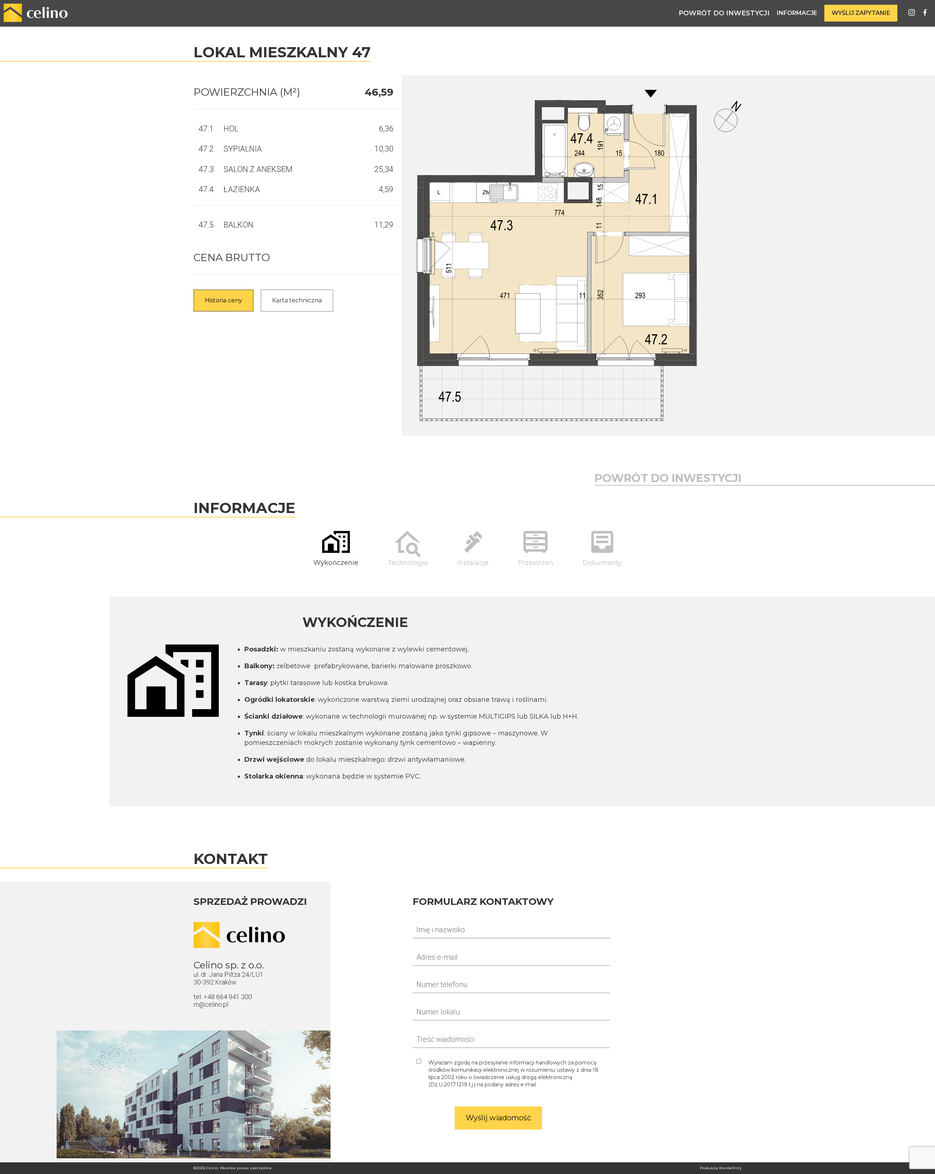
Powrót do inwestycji (724, 13)
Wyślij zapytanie (861, 12)
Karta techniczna (297, 300)
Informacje (797, 12)
